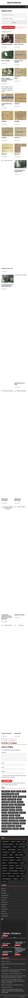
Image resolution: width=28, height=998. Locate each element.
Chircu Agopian (6, 943)
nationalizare (19, 818)
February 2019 (4, 902)
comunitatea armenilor (8, 807)
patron (4, 826)
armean (13, 791)
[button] (26, 7)
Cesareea (13, 802)
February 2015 (4, 909)
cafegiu (4, 799)
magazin (11, 815)
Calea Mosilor (5, 802)
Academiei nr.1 (5, 791)
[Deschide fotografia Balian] (20, 72)
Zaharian (4, 831)
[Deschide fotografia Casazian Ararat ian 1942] (7, 97)
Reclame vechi (20, 27)
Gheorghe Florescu (13, 812)
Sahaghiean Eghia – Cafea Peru (8, 952)
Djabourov (12, 810)
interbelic (22, 812)
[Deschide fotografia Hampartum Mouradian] (7, 444)
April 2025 (3, 888)
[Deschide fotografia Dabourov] (20, 131)
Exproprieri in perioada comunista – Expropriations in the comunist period (20, 950)
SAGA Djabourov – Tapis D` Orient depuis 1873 (11, 973)
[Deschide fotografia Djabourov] (7, 148)
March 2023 (3, 893)
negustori (22, 820)
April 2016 (3, 906)
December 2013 (4, 916)
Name (2, 763)
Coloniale (4, 804)
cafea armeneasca (6, 796)
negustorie (16, 823)
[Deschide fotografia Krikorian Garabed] (20, 560)
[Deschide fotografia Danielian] (20, 97)
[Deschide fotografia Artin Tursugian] (7, 54)
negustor (4, 820)
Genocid (4, 812)
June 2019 (3, 900)
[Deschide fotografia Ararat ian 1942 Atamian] (20, 54)
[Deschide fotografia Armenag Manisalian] (7, 38)
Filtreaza (14, 22)
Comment (3, 752)
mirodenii (11, 818)
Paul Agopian (11, 826)
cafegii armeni (21, 796)
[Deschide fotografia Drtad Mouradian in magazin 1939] (20, 164)
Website (3, 771)
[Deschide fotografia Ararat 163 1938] (20, 38)
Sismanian (15, 828)
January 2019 (4, 904)
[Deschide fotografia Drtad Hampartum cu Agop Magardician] (7, 279)
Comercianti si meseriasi (8, 27)
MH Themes (22, 996)
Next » (14, 740)
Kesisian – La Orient (5, 961)
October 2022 (4, 897)
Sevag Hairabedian (6, 828)
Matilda (18, 815)
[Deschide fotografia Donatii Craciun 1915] (7, 213)
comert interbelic (19, 804)
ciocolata (20, 802)
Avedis (23, 791)
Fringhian (19, 810)
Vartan (22, 828)
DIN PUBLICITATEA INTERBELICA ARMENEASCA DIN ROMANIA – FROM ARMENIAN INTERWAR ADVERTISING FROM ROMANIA (12, 991)
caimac (19, 799)
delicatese (4, 810)
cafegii (14, 796)
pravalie (19, 826)
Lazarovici (4, 815)
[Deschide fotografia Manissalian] (20, 678)
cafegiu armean (12, 799)
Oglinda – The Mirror (12, 933)
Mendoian (4, 818)
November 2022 (4, 895)
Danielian (18, 807)
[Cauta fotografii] (14, 14)
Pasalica (23, 823)
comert (11, 804)
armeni (18, 791)
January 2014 (4, 913)
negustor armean (13, 820)
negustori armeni (6, 823)
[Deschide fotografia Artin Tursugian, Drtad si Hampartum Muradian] (7, 72)
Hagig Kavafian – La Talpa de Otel (20, 942)
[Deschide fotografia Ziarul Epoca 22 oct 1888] (20, 328)
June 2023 (3, 890)
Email (2, 767)
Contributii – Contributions (7, 987)
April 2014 (3, 911)
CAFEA (17, 794)
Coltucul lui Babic (5, 967)
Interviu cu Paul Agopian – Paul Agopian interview (12, 984)
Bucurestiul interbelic (7, 794)
